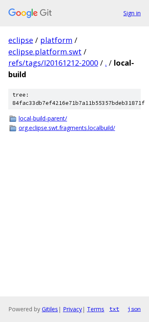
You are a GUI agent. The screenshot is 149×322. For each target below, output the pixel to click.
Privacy (72, 309)
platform (56, 40)
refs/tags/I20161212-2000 (53, 63)
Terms (95, 309)
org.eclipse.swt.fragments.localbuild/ (67, 128)
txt (114, 309)
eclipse (20, 40)
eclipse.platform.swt (45, 52)
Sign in (132, 13)
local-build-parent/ (43, 118)
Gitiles (50, 309)
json (134, 309)
